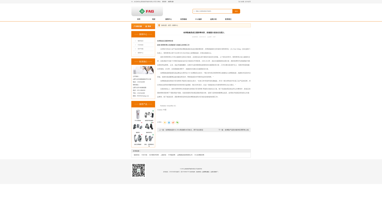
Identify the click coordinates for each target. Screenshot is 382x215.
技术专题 (140, 49)
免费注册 (170, 1)
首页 (138, 19)
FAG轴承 (198, 19)
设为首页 (248, 1)
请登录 (164, 1)
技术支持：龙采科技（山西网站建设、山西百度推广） (204, 171)
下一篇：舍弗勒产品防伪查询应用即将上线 (233, 130)
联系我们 (228, 19)
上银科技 (163, 155)
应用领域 (183, 19)
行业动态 (140, 45)
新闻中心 (168, 19)
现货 (153, 19)
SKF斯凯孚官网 (154, 155)
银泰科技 (136, 155)
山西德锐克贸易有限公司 (184, 155)
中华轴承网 (171, 155)
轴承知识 (140, 41)
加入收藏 (241, 1)
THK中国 (144, 155)
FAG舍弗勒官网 (199, 155)
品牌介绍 (213, 19)
